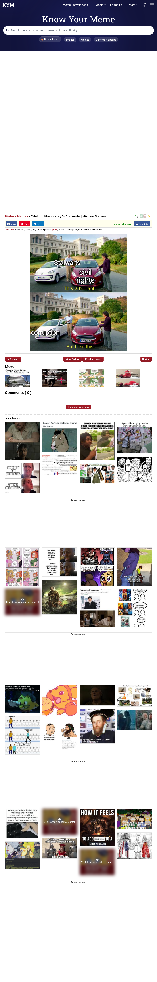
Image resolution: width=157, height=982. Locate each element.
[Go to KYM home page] (8, 5)
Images (70, 39)
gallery (54, 230)
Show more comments (78, 407)
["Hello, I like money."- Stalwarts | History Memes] (78, 292)
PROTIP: (10, 230)
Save (26, 224)
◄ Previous (13, 359)
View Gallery (72, 359)
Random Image (93, 359)
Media (99, 4)
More (132, 4)
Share (13, 224)
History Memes (16, 216)
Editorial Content (106, 39)
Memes (85, 39)
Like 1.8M (143, 224)
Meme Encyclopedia (75, 4)
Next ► (146, 359)
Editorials (116, 4)
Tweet (39, 224)
